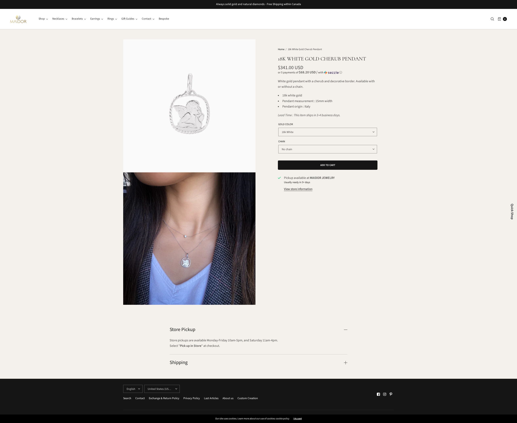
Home (281, 49)
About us (228, 398)
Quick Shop (512, 211)
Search (127, 398)
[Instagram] (385, 394)
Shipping (179, 362)
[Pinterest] (391, 394)
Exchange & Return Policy (164, 398)
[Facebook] (378, 394)
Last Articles (211, 398)
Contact (140, 398)
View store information (298, 189)
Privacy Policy (191, 398)
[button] (327, 73)
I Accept (297, 419)
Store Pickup (182, 329)
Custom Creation (247, 398)
